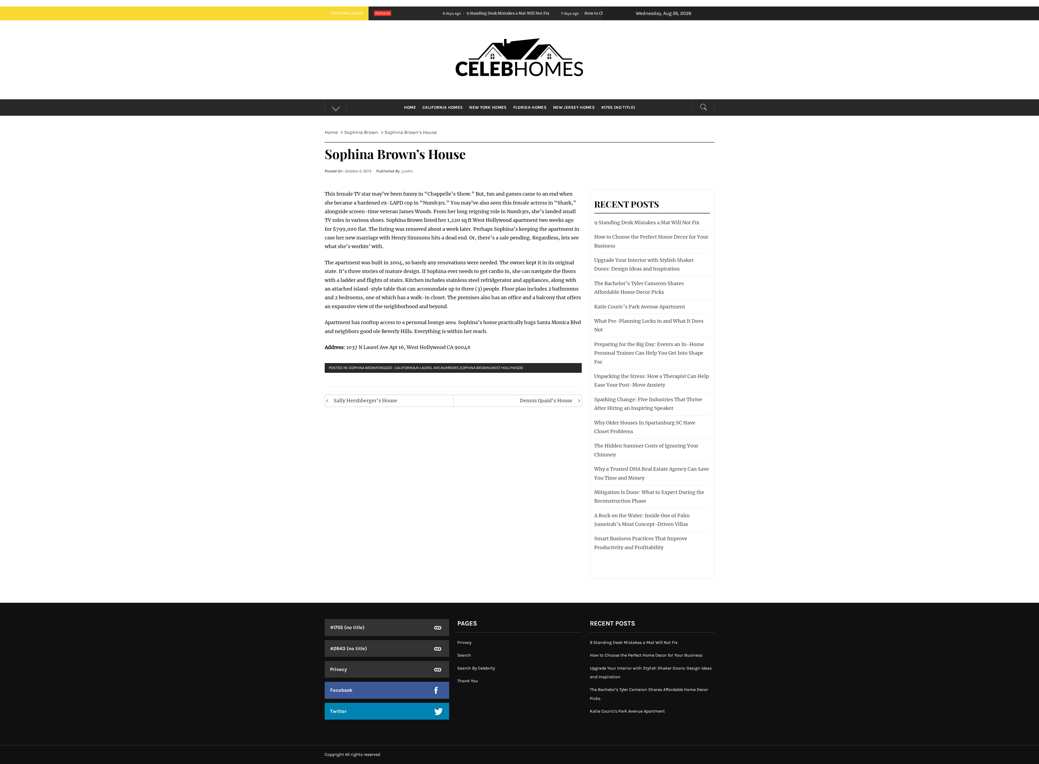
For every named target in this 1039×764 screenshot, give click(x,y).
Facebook (341, 690)
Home (410, 107)
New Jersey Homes (574, 107)
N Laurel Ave (428, 367)
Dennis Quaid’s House (546, 400)
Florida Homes (530, 107)
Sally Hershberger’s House (365, 400)
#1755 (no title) (618, 107)
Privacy (338, 669)
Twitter (338, 711)
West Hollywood (507, 367)
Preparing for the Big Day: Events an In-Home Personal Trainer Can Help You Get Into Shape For (649, 353)
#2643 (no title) (348, 648)
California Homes (442, 107)
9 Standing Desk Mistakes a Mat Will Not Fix (454, 13)
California (405, 367)
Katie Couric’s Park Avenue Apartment (639, 307)
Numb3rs (450, 367)
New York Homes (488, 107)
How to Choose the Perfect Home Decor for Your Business (585, 13)
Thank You (467, 680)
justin (407, 171)
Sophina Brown (364, 367)
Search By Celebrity (476, 668)
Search (464, 655)
